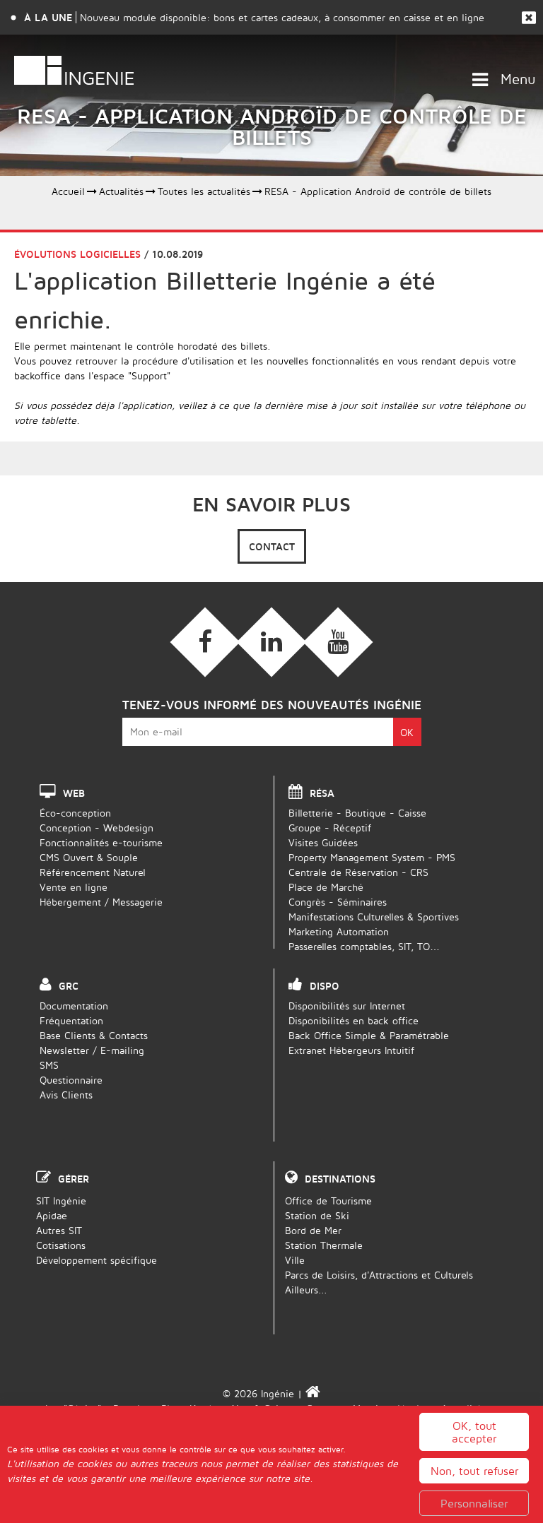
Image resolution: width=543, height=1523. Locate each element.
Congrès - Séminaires (337, 902)
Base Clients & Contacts (94, 1035)
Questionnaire (71, 1080)
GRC (68, 986)
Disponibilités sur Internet (346, 1006)
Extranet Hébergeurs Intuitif (351, 1050)
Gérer (73, 1179)
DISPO (324, 986)
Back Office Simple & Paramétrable (368, 1035)
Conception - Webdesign (96, 828)
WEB (74, 793)
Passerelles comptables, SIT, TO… (364, 946)
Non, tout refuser (474, 1470)
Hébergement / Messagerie (101, 902)
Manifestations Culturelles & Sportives (373, 917)
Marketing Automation (338, 931)
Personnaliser (474, 1503)
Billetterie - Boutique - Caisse (357, 813)
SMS (49, 1065)
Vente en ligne (73, 887)
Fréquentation (71, 1020)
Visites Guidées (323, 842)
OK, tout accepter (474, 1432)
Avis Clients (66, 1095)
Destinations (340, 1179)
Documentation (74, 1006)
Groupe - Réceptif (329, 828)
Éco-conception (75, 813)
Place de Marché (325, 887)
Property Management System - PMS (371, 857)
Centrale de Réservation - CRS (358, 872)
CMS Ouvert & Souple (89, 857)
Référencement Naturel (93, 872)
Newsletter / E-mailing (92, 1050)
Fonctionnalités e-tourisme (101, 842)
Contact (272, 546)
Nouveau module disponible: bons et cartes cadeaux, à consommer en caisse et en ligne (282, 17)
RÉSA (322, 793)
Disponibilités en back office (353, 1020)
